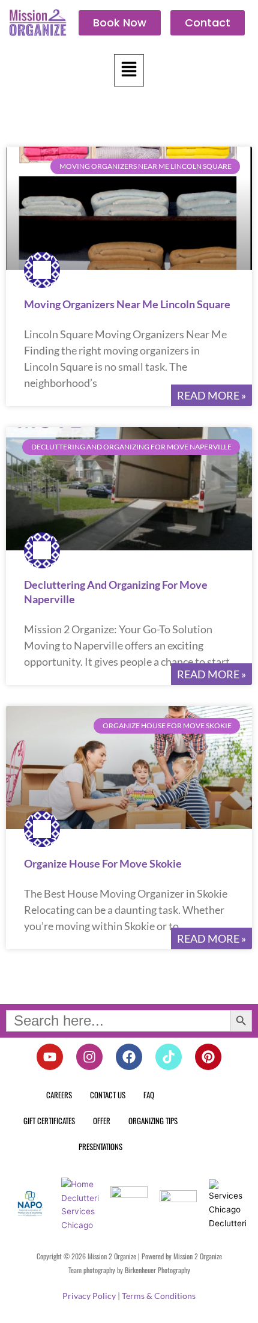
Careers (59, 1095)
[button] (129, 70)
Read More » (211, 395)
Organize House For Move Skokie (103, 863)
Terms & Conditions (159, 1296)
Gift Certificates (49, 1121)
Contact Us (107, 1095)
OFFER (101, 1121)
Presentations (100, 1146)
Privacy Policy (89, 1296)
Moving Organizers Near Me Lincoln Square (127, 304)
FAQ (148, 1095)
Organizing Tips (153, 1121)
